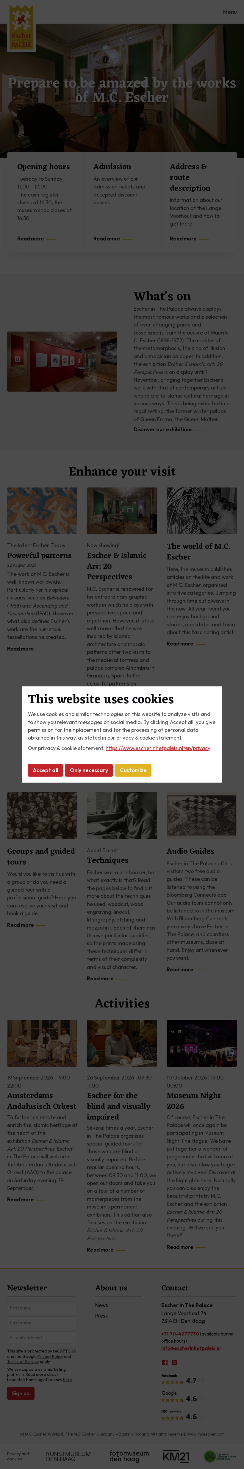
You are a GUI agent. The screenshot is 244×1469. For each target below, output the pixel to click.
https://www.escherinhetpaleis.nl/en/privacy (158, 748)
